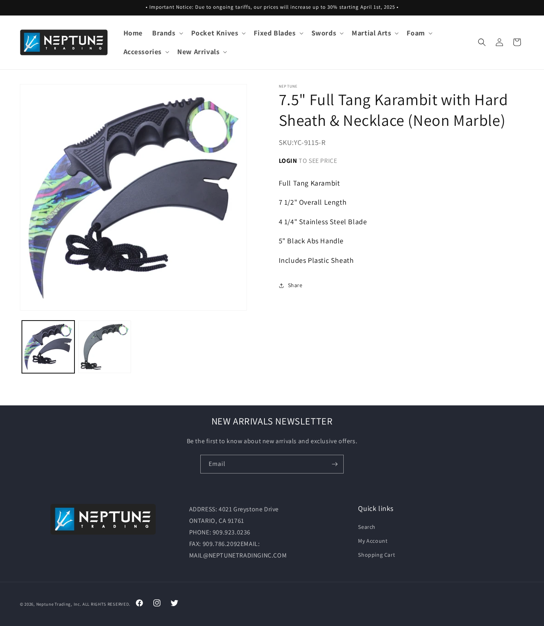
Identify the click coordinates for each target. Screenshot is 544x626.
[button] (166, 32)
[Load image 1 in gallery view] (48, 347)
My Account (372, 540)
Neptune (45, 604)
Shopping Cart (376, 554)
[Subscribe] (334, 464)
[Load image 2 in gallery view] (104, 347)
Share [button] (295, 285)
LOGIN (288, 160)
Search (367, 526)
